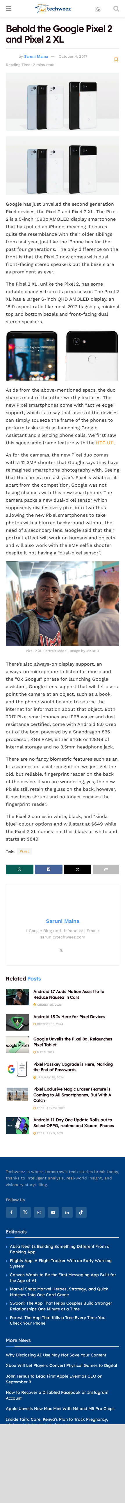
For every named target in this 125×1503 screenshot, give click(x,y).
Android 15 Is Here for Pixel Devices (69, 1016)
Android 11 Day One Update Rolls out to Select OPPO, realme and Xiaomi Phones (73, 1122)
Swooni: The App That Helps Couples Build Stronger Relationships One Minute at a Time (61, 1306)
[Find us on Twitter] (25, 1212)
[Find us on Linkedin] (67, 1212)
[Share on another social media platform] (106, 869)
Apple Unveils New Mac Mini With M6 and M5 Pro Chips (60, 1408)
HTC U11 (105, 442)
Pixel (24, 851)
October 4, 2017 (73, 56)
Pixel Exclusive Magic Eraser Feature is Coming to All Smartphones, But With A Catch (72, 1094)
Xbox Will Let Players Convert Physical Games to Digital (61, 1365)
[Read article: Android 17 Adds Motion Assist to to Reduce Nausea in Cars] (17, 997)
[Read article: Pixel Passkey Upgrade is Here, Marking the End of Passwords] (17, 1070)
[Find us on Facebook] (11, 1212)
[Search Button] (116, 8)
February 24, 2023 (50, 1108)
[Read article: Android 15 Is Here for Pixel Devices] (17, 1022)
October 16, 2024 (49, 1024)
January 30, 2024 (50, 1077)
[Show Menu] (8, 8)
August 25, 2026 (49, 1004)
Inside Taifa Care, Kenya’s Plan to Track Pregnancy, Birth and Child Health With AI (57, 1422)
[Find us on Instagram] (39, 1212)
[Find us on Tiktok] (81, 1212)
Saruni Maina (36, 56)
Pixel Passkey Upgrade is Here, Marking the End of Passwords (73, 1067)
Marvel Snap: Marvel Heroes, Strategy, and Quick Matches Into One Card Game (59, 1291)
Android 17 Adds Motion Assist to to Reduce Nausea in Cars (68, 994)
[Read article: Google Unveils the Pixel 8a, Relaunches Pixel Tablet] (17, 1044)
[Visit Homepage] (53, 9)
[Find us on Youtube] (53, 1212)
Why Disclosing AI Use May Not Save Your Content (56, 1355)
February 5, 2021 (49, 1133)
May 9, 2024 (45, 1052)
